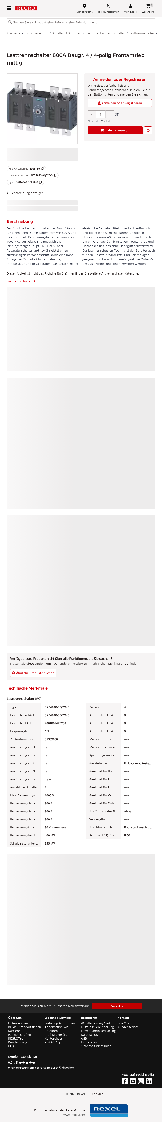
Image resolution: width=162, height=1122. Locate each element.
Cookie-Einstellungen (134, 1109)
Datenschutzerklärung (84, 1115)
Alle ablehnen (134, 1092)
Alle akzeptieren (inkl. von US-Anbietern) (134, 1073)
